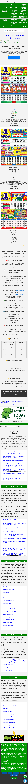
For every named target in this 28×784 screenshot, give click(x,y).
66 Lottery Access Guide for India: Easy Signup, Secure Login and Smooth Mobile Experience (14, 520)
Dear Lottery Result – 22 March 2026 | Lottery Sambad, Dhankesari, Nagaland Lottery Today (14, 466)
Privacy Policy (14, 775)
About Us (4, 773)
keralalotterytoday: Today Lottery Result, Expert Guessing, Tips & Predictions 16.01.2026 (14, 531)
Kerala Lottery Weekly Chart (23, 8)
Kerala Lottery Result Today (4, 11)
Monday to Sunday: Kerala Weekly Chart (23, 17)
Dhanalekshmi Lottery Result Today (9, 661)
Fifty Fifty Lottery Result (8, 745)
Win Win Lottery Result (14, 744)
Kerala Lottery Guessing (4, 20)
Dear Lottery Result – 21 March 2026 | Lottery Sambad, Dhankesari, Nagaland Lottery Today (14, 470)
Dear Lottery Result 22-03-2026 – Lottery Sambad (12, 463)
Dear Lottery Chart (4, 13)
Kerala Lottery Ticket (14, 26)
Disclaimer (16, 773)
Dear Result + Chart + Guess (8, 589)
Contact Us (23, 773)
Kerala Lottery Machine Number (9, 608)
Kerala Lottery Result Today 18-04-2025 (10, 404)
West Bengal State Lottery (8, 614)
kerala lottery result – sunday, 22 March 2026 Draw (13, 460)
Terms (10, 773)
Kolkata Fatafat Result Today (8, 670)
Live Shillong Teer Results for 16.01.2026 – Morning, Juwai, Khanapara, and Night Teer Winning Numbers (13, 554)
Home (5, 4)
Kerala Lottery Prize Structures (9, 722)
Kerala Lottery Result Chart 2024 (9, 597)
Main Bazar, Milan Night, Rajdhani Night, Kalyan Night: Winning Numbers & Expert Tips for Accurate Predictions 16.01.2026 (14, 549)
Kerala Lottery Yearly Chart (23, 20)
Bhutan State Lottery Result (8, 619)
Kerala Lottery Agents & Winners (9, 725)
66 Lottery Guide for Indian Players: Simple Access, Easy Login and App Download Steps (14, 524)
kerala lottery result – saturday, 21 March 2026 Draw (13, 473)
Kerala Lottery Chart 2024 (23, 23)
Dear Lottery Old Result (14, 17)
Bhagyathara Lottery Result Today (9, 659)
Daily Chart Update (14, 7)
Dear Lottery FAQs (6, 708)
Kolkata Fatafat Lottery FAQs (8, 714)
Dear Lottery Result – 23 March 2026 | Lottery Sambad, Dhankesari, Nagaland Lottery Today (14, 457)
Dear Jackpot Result (5, 7)
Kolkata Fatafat (5, 23)
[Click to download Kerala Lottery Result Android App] (14, 738)
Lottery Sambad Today (14, 23)
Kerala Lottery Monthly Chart (23, 5)
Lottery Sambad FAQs (7, 711)
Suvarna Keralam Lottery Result (9, 662)
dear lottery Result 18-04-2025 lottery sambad (14, 37)
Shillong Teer (23, 26)
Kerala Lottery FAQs (7, 703)
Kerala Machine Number (14, 11)
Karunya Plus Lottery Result (18, 745)
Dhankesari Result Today (8, 664)
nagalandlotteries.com (20, 290)
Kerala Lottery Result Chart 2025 (9, 595)
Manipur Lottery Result (7, 622)
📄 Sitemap (14, 778)
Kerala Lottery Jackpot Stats (8, 719)
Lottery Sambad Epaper (14, 14)
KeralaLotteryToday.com (18, 294)
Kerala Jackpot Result (9, 42)
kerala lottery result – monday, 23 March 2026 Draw (13, 451)
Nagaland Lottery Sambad (8, 625)
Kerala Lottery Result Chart (23, 11)
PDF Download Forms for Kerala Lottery (11, 727)
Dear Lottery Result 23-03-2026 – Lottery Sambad (12, 453)
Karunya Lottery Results (20, 661)
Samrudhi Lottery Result (10, 660)
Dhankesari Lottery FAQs (8, 716)
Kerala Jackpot (14, 4)
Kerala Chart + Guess (7, 586)
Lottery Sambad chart (14, 20)
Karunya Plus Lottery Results (20, 660)
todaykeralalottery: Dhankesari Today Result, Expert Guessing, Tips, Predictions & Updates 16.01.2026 (13, 528)
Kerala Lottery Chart (7, 603)
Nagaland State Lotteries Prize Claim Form (11, 705)
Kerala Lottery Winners (4, 26)
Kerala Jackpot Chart (23, 14)
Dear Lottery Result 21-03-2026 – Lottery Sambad (12, 475)
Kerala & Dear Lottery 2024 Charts (9, 611)
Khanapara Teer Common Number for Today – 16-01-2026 (14, 538)
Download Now (14, 741)
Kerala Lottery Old (4, 17)
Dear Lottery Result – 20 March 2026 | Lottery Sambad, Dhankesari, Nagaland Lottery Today (14, 479)
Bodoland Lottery (6, 617)
